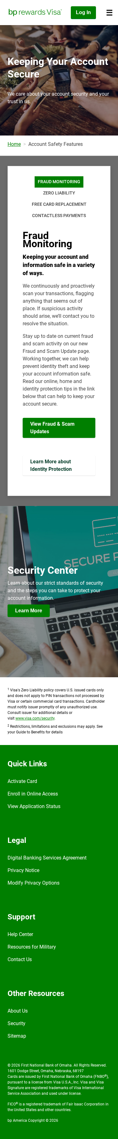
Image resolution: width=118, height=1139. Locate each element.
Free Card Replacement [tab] (59, 204)
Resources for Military (32, 947)
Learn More (28, 610)
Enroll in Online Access (33, 794)
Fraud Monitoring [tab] (59, 181)
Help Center (20, 934)
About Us (18, 1011)
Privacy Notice (23, 870)
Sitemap (17, 1036)
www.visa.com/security (34, 718)
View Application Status (34, 806)
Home (14, 144)
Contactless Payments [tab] (59, 215)
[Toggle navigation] (109, 12)
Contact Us (20, 959)
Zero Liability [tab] (59, 193)
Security (16, 1023)
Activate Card (22, 781)
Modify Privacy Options (33, 883)
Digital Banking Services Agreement (47, 858)
